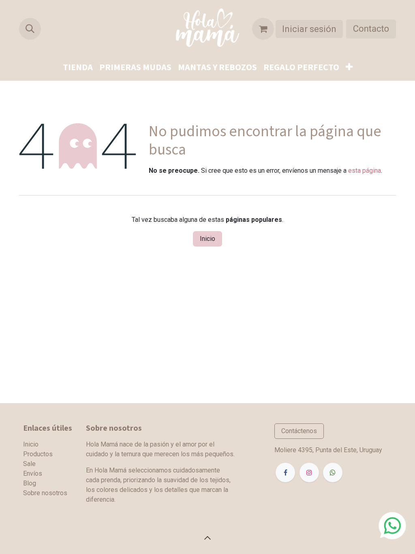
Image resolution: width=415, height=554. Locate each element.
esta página (364, 170)
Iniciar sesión (309, 29)
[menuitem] (78, 67)
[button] (30, 29)
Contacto (371, 29)
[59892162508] (392, 525)
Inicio (207, 239)
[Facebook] (285, 472)
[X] (332, 472)
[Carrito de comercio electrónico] (263, 29)
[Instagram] (309, 472)
